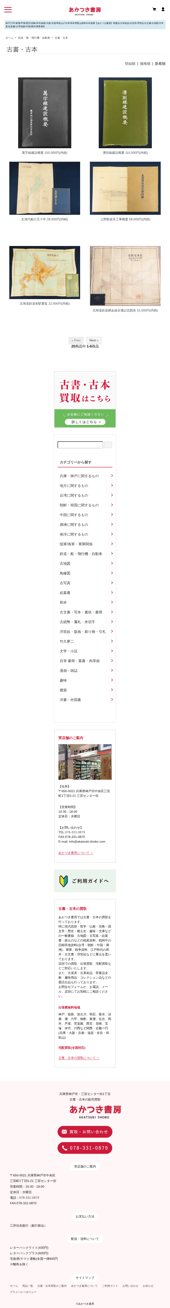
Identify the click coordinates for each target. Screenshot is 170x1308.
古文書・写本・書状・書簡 (81, 612)
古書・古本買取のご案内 (52, 1285)
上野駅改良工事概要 (114, 219)
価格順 (145, 63)
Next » (94, 340)
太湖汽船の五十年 (33, 219)
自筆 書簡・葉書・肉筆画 (80, 661)
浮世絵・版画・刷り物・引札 (83, 632)
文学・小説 (68, 651)
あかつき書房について (84, 1285)
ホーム (10, 37)
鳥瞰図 (65, 573)
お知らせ (148, 1285)
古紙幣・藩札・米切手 (77, 622)
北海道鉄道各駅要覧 (34, 303)
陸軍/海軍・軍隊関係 (76, 544)
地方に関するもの (74, 486)
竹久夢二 (67, 641)
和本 (63, 602)
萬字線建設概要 (33, 152)
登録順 (130, 63)
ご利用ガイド (110, 1285)
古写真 (65, 583)
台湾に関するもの (74, 495)
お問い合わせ (130, 1285)
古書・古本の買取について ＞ (79, 1058)
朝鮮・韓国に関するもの (79, 505)
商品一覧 (27, 1285)
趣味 (63, 680)
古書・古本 (61, 37)
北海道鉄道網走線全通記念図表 (114, 310)
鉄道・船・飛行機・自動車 (34, 37)
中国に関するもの (74, 515)
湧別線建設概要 (113, 152)
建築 (63, 690)
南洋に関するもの (74, 534)
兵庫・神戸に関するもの (79, 476)
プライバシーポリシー (23, 1292)
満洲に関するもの (74, 524)
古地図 (65, 563)
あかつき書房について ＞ (75, 853)
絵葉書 (65, 593)
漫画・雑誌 (68, 670)
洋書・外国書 (70, 700)
